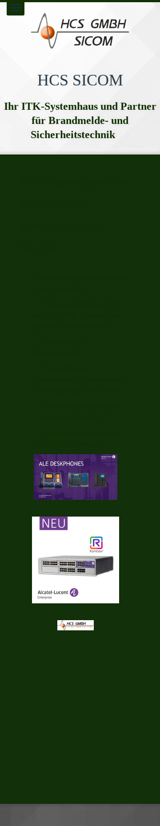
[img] (80, 31)
